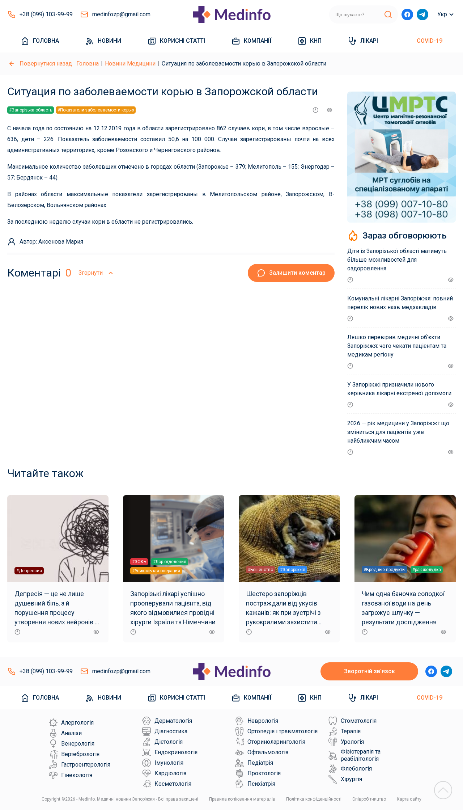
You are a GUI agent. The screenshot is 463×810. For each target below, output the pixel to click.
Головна (46, 40)
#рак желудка (426, 569)
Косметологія (172, 783)
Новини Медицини (130, 63)
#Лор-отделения (169, 561)
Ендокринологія (175, 752)
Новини (109, 40)
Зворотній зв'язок (369, 671)
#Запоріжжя (292, 569)
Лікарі (369, 40)
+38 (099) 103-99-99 (46, 14)
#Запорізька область (30, 110)
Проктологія (264, 773)
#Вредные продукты (384, 569)
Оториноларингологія (276, 741)
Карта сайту (409, 799)
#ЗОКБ (139, 561)
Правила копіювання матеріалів (242, 799)
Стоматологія (359, 720)
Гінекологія (76, 775)
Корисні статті (182, 40)
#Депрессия (29, 570)
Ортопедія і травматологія (282, 731)
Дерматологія (173, 720)
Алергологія (77, 722)
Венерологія (77, 743)
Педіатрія (260, 762)
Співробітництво (369, 799)
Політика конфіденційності (313, 799)
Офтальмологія (267, 752)
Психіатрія (261, 783)
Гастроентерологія (85, 764)
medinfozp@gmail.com (121, 14)
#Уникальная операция (156, 570)
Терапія (351, 731)
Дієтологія (168, 741)
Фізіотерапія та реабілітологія (361, 755)
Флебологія (356, 768)
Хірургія (351, 779)
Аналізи (71, 733)
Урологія (352, 741)
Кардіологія (170, 773)
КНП (316, 40)
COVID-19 (429, 40)
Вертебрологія (80, 754)
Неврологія (262, 720)
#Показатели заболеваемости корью (96, 110)
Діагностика (170, 731)
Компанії (257, 40)
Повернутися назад (46, 63)
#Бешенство (260, 569)
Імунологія (168, 762)
